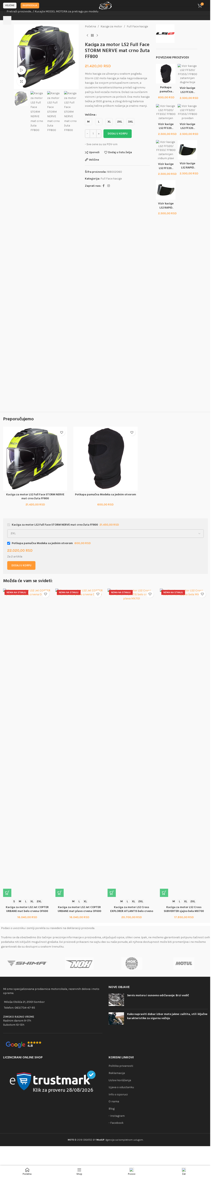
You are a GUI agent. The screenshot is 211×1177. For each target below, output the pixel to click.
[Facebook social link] (103, 186)
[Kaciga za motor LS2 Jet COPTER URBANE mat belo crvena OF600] (27, 742)
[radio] (88, 121)
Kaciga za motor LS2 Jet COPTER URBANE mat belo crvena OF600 (27, 909)
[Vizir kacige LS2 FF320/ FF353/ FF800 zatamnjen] (166, 112)
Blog (112, 1108)
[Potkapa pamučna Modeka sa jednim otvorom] (166, 73)
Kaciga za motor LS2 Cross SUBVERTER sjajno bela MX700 (184, 909)
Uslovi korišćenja (120, 1080)
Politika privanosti (121, 1066)
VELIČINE (9, 5)
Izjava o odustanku (121, 1087)
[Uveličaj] (21, 81)
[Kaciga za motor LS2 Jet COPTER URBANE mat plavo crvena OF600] (79, 742)
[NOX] (79, 963)
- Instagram (117, 1116)
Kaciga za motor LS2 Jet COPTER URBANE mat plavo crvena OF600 (79, 909)
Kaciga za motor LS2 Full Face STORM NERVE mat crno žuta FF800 (35, 496)
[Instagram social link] (108, 186)
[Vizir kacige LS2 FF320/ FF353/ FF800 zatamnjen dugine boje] (187, 74)
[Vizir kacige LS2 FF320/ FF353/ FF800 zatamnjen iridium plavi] (166, 150)
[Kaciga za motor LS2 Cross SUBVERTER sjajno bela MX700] (184, 742)
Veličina (90, 114)
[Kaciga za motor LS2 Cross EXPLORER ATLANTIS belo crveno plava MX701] (132, 742)
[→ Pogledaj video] (21, 70)
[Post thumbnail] (116, 1000)
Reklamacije (117, 1073)
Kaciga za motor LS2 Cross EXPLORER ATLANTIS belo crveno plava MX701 (131, 911)
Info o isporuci (118, 1094)
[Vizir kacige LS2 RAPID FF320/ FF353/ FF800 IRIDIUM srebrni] (166, 189)
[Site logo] (105, 5)
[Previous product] (87, 35)
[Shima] (27, 963)
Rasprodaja (30, 5)
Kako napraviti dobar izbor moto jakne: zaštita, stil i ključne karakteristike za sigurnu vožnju (167, 1016)
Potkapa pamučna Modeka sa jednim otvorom (105, 494)
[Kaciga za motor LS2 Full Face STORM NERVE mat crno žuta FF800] (35, 459)
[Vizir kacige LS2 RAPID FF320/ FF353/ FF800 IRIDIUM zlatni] (187, 149)
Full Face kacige (137, 26)
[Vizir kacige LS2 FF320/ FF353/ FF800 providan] (187, 112)
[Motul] (184, 963)
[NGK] (132, 963)
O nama (114, 1101)
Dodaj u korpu (118, 133)
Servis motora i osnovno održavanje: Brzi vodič (158, 995)
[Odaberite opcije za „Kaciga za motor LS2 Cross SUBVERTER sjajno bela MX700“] (164, 893)
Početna (90, 26)
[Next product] (97, 35)
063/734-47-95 (25, 1007)
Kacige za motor (111, 26)
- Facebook (116, 1123)
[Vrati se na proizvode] (92, 35)
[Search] (7, 20)
